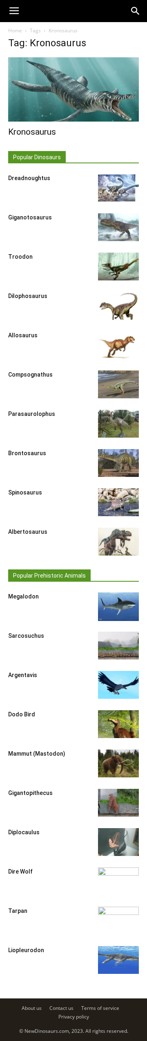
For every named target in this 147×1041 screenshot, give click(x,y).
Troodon (20, 256)
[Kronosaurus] (73, 89)
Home (15, 30)
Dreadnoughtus (29, 178)
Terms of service (100, 1008)
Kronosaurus (32, 132)
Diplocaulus (24, 832)
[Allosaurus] (118, 345)
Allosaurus (23, 335)
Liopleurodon (26, 950)
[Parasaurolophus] (118, 424)
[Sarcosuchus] (118, 646)
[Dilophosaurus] (118, 306)
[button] (135, 11)
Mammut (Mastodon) (36, 753)
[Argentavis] (118, 685)
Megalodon (23, 596)
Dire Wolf (20, 871)
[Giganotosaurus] (118, 227)
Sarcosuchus (26, 635)
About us (32, 1008)
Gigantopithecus (30, 793)
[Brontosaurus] (118, 463)
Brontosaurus (27, 453)
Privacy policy (73, 1016)
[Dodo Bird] (118, 724)
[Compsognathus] (118, 384)
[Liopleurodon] (118, 960)
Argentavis (22, 675)
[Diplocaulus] (118, 842)
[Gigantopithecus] (118, 803)
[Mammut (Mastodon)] (118, 764)
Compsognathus (30, 374)
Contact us (61, 1008)
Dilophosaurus (27, 296)
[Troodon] (118, 267)
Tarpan (17, 911)
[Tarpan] (118, 921)
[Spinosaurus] (118, 502)
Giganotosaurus (30, 217)
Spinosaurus (25, 492)
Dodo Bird (21, 714)
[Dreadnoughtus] (118, 188)
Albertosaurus (27, 531)
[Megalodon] (118, 606)
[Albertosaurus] (118, 542)
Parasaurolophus (31, 414)
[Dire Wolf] (118, 881)
